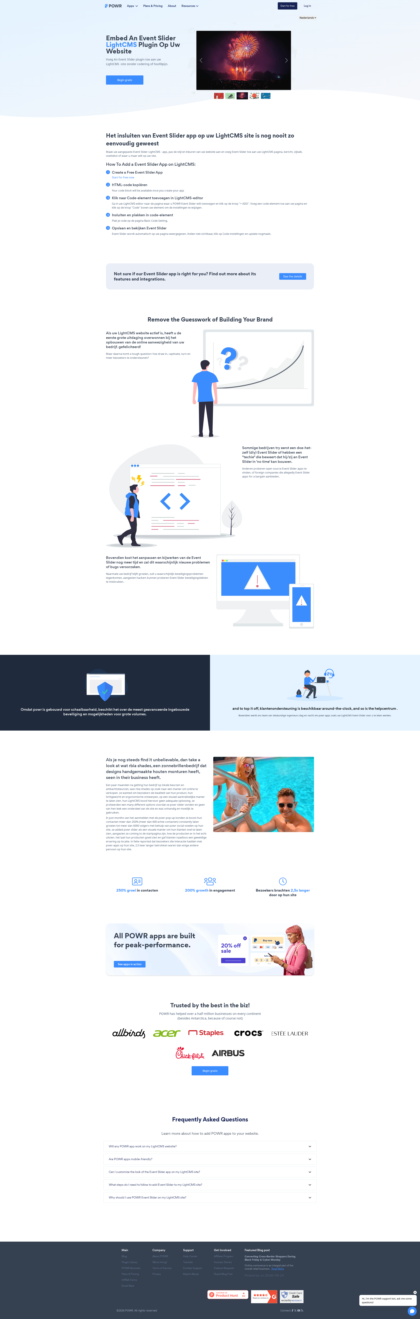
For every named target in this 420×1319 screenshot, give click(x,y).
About (172, 6)
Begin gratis (124, 80)
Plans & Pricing (153, 6)
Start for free (287, 6)
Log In (307, 6)
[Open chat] (412, 1311)
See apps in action (130, 964)
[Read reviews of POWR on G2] (264, 1296)
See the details (292, 276)
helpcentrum (385, 708)
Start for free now (123, 177)
